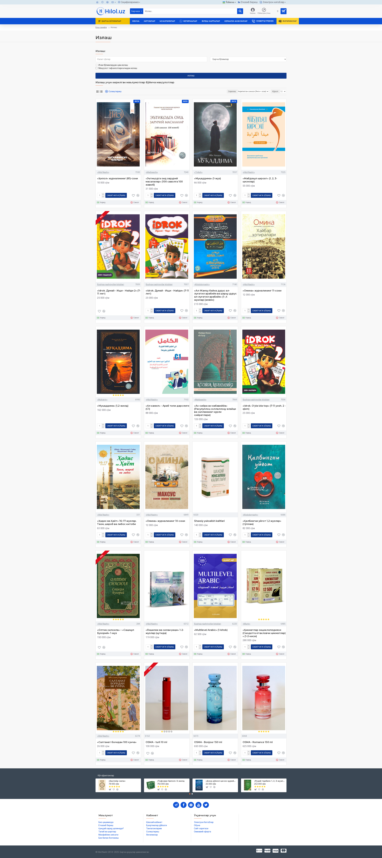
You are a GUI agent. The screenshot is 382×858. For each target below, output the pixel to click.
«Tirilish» (198, 172)
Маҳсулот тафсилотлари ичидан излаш (117, 68)
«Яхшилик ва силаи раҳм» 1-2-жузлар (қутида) (165, 632)
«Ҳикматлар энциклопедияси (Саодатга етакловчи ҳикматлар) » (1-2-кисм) (264, 633)
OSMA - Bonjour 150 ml (208, 742)
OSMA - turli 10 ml (156, 742)
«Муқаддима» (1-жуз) (207, 178)
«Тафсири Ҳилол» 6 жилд (170, 781)
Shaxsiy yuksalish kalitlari (209, 521)
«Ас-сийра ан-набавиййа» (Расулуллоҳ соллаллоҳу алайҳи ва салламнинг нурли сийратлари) (215, 410)
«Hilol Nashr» (103, 172)
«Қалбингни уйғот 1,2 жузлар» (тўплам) (262, 523)
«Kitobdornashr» (202, 284)
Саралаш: (232, 91)
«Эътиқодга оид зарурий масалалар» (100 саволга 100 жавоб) (164, 181)
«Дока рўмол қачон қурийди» (221, 781)
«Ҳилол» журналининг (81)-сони (117, 178)
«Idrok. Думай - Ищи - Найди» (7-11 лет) (167, 292)
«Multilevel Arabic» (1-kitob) (211, 630)
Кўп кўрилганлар (106, 775)
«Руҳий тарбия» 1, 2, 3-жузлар (269, 781)
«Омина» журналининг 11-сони (262, 290)
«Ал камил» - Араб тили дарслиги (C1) (167, 407)
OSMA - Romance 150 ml (258, 742)
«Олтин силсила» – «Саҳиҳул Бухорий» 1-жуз (115, 632)
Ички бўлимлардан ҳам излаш (113, 65)
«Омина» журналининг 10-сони (165, 521)
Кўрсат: (275, 91)
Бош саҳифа (101, 27)
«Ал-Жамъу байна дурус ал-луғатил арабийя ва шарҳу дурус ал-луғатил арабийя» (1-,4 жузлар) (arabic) (215, 295)
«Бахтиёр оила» (117, 781)
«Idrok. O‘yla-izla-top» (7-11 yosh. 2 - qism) (264, 407)
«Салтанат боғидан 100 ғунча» (117, 742)
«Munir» (246, 624)
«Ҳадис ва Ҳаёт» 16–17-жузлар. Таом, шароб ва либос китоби (117, 523)
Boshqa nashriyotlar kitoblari (110, 284)
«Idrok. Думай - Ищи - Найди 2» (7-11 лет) (118, 292)
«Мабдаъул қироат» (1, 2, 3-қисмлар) (260, 180)
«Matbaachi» (152, 172)
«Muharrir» (102, 399)
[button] (189, 793)
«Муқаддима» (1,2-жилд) (112, 405)
